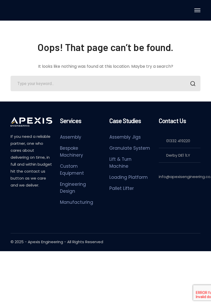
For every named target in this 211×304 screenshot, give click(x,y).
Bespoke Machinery (71, 151)
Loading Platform (128, 177)
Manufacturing (76, 202)
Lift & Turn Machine (120, 162)
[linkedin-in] (13, 198)
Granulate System (129, 148)
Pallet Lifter (121, 188)
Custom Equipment (72, 169)
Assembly (70, 137)
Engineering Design (73, 187)
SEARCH (193, 83)
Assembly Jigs (125, 137)
